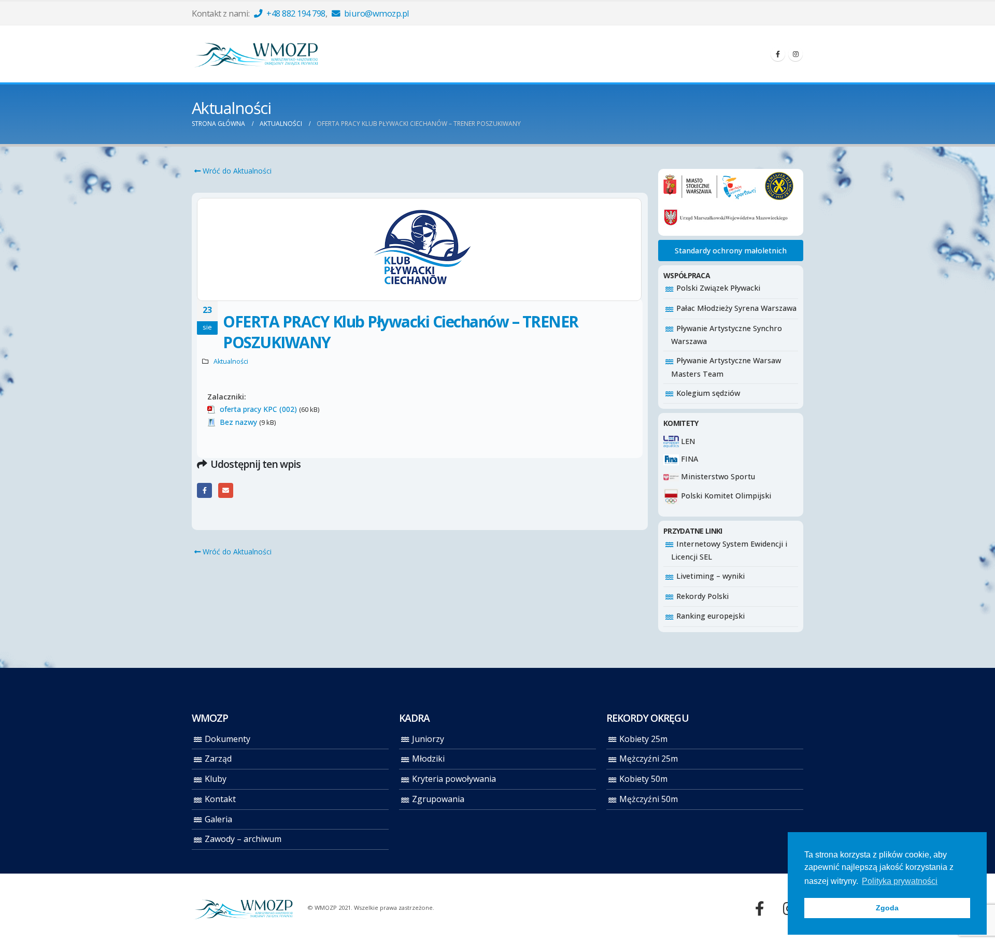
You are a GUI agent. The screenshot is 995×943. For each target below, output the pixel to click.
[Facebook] (778, 54)
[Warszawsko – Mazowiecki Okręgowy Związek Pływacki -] (256, 53)
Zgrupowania (438, 799)
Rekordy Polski (702, 596)
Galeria (218, 819)
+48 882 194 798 (295, 13)
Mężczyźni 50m (648, 799)
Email (225, 490)
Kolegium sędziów (708, 393)
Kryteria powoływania (454, 778)
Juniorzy (428, 739)
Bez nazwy (238, 422)
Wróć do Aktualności (236, 171)
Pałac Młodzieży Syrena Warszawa (736, 308)
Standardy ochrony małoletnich (731, 250)
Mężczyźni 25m (648, 758)
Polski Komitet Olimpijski (725, 496)
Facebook (204, 490)
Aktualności (231, 361)
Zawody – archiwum (243, 839)
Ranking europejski (710, 616)
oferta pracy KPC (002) (258, 409)
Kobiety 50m (643, 778)
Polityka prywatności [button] (899, 881)
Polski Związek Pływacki (718, 288)
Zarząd (218, 758)
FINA (688, 459)
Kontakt (220, 799)
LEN (687, 441)
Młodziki (428, 758)
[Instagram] (795, 54)
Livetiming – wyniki (710, 576)
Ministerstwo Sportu (717, 476)
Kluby (215, 778)
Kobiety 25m (643, 739)
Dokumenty (227, 739)
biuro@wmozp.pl (375, 13)
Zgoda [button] (887, 908)
